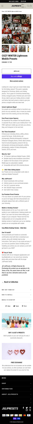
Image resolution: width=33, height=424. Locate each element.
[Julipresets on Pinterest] (30, 408)
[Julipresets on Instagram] (27, 410)
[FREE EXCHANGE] (16, 351)
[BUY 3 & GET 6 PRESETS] (16, 321)
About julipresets (10, 394)
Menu (4, 378)
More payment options (16, 81)
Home (3, 11)
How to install (7, 294)
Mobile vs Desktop (8, 300)
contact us (23, 246)
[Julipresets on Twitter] (27, 408)
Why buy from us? (8, 289)
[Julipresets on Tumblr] (30, 410)
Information (7, 389)
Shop (4, 383)
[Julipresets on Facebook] (23, 408)
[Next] (30, 48)
